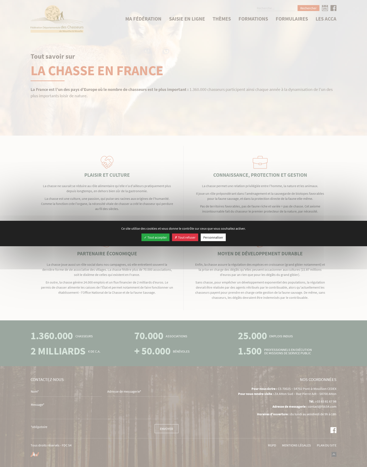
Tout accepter (157, 237)
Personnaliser (213, 237)
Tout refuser (186, 237)
